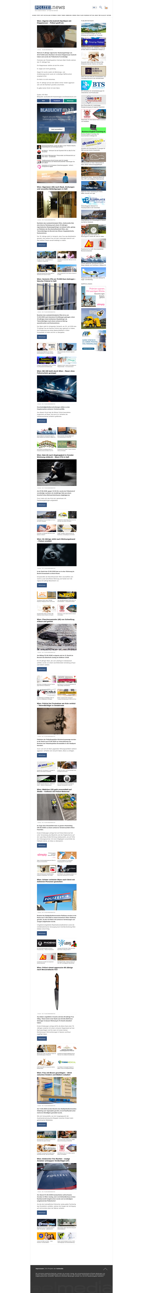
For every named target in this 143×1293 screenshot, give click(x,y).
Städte (38, 15)
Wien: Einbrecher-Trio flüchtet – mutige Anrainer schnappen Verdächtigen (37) (53, 1160)
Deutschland (47, 15)
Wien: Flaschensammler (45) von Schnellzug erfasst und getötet (55, 620)
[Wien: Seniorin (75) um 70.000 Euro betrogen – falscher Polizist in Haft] (57, 296)
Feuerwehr (86, 15)
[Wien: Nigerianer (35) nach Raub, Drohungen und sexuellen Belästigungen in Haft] (57, 204)
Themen (63, 15)
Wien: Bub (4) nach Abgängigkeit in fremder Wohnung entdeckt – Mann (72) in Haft (55, 456)
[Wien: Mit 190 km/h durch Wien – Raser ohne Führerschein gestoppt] (57, 388)
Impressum (40, 1268)
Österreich (54, 15)
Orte (42, 15)
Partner (109, 15)
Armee (96, 15)
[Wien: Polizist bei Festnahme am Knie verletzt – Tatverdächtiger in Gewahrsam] (57, 721)
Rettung (92, 15)
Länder (59, 15)
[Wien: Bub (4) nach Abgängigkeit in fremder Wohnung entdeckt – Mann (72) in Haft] (57, 472)
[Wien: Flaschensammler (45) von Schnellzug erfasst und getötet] (57, 637)
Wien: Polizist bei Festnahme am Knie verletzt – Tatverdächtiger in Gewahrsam (56, 704)
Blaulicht (103, 15)
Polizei (81, 15)
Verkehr (74, 15)
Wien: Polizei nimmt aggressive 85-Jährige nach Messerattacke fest (55, 968)
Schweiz (34, 15)
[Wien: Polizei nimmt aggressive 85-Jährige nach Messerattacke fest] (57, 992)
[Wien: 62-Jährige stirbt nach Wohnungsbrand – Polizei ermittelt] (57, 554)
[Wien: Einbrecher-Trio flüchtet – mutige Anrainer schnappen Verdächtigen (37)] (57, 1176)
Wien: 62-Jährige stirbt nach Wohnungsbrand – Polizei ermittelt (56, 540)
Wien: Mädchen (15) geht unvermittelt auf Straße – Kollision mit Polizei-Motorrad (54, 790)
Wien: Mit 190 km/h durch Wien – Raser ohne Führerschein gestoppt (56, 372)
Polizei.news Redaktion (47, 49)
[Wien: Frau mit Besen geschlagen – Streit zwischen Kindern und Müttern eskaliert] (57, 1090)
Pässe (78, 15)
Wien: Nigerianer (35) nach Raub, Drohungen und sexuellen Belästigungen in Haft (55, 188)
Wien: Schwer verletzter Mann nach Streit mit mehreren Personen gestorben (56, 881)
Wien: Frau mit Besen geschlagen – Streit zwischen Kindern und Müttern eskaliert (54, 1074)
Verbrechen (69, 15)
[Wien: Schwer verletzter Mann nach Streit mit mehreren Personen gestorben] (57, 897)
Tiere (99, 15)
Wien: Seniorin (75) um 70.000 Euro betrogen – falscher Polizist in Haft (56, 280)
